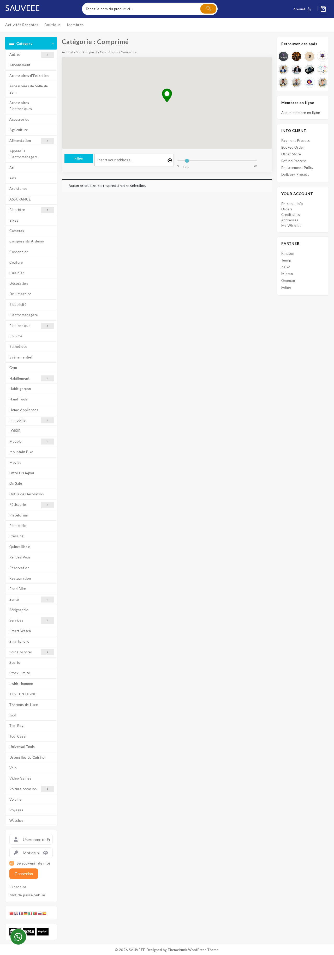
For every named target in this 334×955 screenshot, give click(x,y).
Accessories (19, 119)
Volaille (15, 799)
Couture (16, 262)
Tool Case (17, 736)
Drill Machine (20, 294)
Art (12, 168)
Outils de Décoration (26, 494)
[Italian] (30, 913)
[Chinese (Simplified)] (11, 913)
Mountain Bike (21, 452)
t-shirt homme (21, 684)
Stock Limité (19, 673)
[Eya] (322, 82)
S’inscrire (17, 887)
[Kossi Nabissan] (309, 56)
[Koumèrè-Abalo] (296, 56)
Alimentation (20, 140)
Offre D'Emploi (21, 473)
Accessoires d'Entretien (29, 76)
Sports (14, 662)
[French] (21, 913)
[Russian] (40, 913)
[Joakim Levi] (283, 56)
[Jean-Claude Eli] (296, 69)
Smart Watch (20, 631)
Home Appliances (23, 410)
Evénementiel (20, 357)
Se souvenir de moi (33, 863)
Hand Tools (18, 399)
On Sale (15, 483)
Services (16, 620)
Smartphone (19, 641)
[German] (25, 913)
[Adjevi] (283, 69)
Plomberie (17, 526)
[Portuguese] (35, 913)
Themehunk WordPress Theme (193, 950)
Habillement (19, 378)
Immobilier (18, 420)
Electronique (19, 326)
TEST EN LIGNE (22, 694)
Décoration (18, 283)
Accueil (67, 52)
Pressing (16, 536)
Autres (15, 54)
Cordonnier (18, 252)
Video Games (20, 778)
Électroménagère (23, 315)
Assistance (18, 188)
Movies (15, 462)
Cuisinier (16, 273)
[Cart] (323, 9)
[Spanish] (44, 913)
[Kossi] (296, 82)
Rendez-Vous (20, 557)
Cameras (16, 231)
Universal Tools (22, 747)
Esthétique (18, 346)
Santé (14, 599)
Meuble (15, 441)
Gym (13, 368)
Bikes (14, 220)
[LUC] (283, 82)
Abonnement (20, 65)
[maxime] (309, 69)
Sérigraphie (18, 610)
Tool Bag (16, 725)
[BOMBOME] (309, 82)
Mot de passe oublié (27, 895)
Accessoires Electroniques (20, 106)
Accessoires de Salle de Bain (28, 89)
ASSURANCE (20, 199)
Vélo (13, 768)
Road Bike (17, 589)
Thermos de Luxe (23, 705)
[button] (167, 95)
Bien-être (17, 210)
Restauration (20, 578)
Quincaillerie (19, 547)
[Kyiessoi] (322, 69)
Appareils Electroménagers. (24, 154)
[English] (16, 913)
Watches (16, 820)
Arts (13, 178)
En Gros (16, 336)
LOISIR (15, 431)
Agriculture (18, 130)
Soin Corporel (20, 652)
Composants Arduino (26, 241)
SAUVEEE (22, 8)
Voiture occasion (23, 789)
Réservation (19, 568)
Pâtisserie (17, 504)
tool (12, 715)
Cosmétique (109, 52)
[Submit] (208, 9)
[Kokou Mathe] (322, 56)
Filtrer (78, 158)
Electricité (18, 304)
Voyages (16, 810)
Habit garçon (20, 389)
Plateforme (18, 515)
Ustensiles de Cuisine (27, 757)
